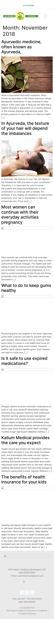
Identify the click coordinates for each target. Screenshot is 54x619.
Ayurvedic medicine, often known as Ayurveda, (21, 46)
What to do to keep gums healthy (26, 288)
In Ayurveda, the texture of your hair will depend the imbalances (25, 128)
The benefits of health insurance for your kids (24, 479)
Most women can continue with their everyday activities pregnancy (20, 214)
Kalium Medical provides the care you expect (25, 440)
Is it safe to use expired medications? (24, 361)
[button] (46, 16)
